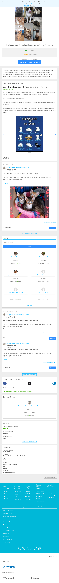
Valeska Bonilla (15, 257)
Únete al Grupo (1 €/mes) (29, 62)
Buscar (29, 246)
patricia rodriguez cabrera (15, 275)
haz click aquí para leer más (33, 3)
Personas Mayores (7, 539)
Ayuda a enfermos (7, 513)
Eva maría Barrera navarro (15, 293)
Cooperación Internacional (9, 516)
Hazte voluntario (40, 501)
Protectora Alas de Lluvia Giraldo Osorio (17, 167)
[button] (28, 152)
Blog (4, 501)
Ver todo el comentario (49, 223)
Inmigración (6, 533)
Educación (5, 525)
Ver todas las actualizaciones (29, 233)
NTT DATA (50, 490)
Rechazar (32, 5)
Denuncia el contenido (50, 477)
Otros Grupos (6, 542)
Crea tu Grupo (17, 491)
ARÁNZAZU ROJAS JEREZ (43, 293)
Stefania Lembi (43, 257)
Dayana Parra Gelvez (43, 275)
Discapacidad (6, 522)
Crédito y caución (51, 493)
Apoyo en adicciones (8, 510)
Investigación (6, 536)
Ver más (29, 305)
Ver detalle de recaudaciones (29, 441)
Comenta (52, 228)
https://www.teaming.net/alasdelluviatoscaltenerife (17, 391)
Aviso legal (27, 496)
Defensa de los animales (9, 519)
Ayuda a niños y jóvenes (9, 530)
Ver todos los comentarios (29, 374)
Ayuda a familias (7, 527)
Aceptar (26, 5)
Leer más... (5, 183)
